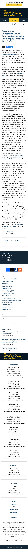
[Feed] (20, 270)
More (23, 20)
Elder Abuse (7, 288)
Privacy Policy (14, 509)
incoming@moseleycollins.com (16, 388)
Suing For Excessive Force (9, 348)
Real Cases (6, 295)
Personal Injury (8, 291)
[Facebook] (8, 270)
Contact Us (14, 515)
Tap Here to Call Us (14, 5)
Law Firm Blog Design (14, 547)
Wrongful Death (8, 293)
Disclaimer (14, 507)
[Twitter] (12, 270)
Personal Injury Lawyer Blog (14, 13)
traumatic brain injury (9, 54)
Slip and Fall (6, 304)
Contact (14, 20)
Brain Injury (10, 231)
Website (14, 504)
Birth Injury (7, 284)
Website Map (14, 512)
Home (4, 20)
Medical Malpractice (9, 279)
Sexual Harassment (9, 298)
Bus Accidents (7, 307)
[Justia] (16, 270)
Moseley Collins (19, 540)
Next (18, 240)
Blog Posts (14, 517)
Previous (5, 240)
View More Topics (7, 309)
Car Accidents (7, 281)
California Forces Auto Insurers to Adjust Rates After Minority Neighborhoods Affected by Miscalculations (14, 341)
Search (14, 323)
